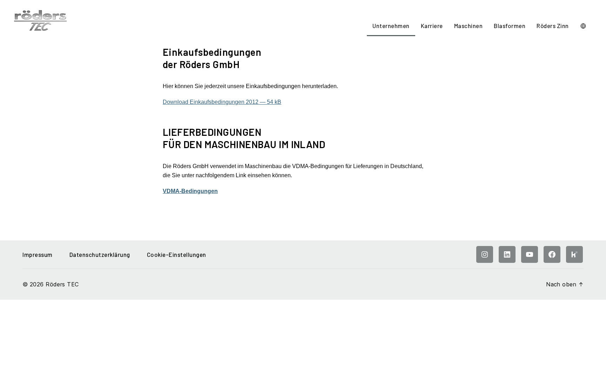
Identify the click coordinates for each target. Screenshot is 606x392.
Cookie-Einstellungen (176, 254)
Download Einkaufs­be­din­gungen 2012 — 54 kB (222, 102)
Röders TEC (62, 284)
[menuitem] (391, 26)
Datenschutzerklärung (99, 254)
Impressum (37, 254)
